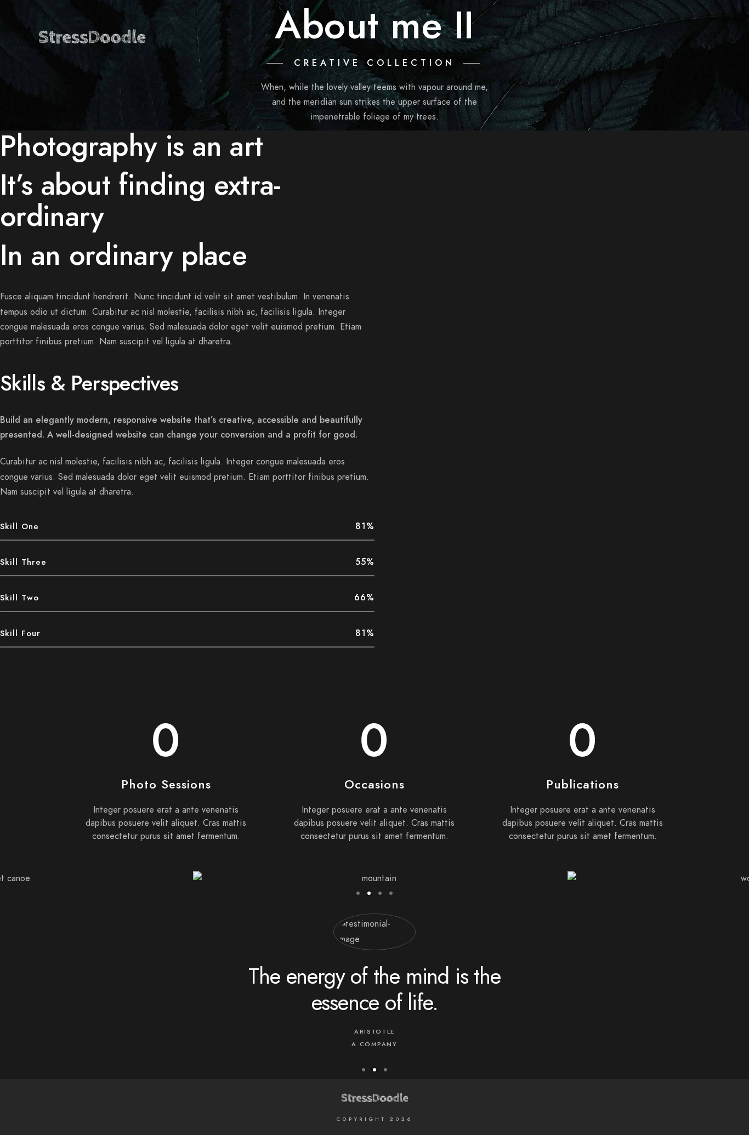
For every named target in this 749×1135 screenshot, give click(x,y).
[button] (358, 893)
